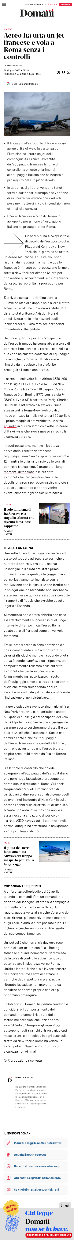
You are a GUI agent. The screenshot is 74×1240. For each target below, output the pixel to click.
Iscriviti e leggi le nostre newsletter (37, 1143)
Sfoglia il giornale (33, 4)
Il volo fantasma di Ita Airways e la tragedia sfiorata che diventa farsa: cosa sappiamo (19, 518)
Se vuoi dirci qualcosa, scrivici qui (36, 1189)
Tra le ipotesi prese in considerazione (31, 645)
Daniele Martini (13, 65)
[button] (58, 72)
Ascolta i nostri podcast (30, 1154)
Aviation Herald (46, 313)
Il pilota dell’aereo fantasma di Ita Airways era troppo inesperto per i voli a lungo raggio (19, 856)
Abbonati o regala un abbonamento (37, 1178)
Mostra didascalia (37, 114)
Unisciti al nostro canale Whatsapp (37, 1166)
